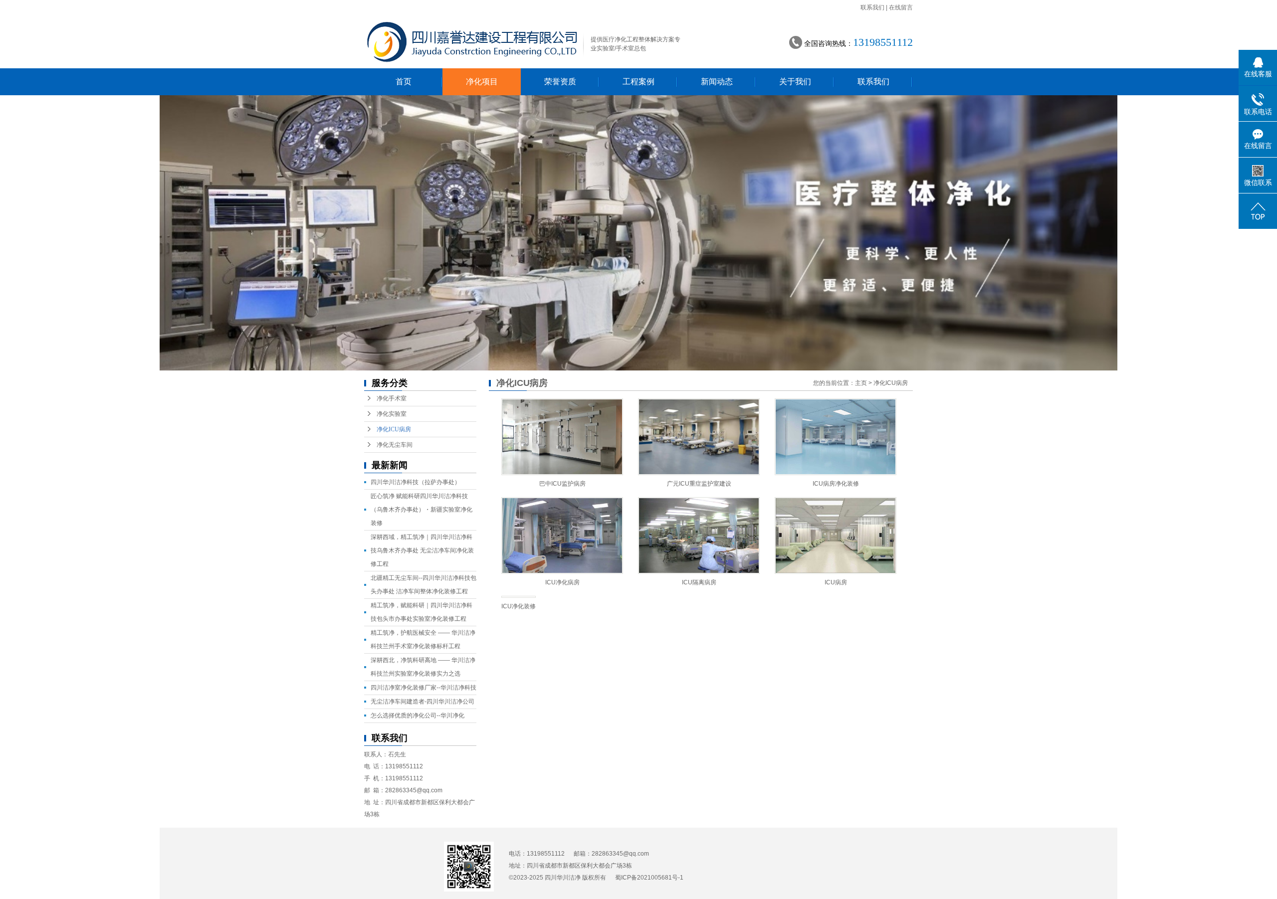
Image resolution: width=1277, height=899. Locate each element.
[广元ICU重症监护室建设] (699, 436)
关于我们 (795, 81)
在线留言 (901, 7)
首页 (404, 81)
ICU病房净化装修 (836, 483)
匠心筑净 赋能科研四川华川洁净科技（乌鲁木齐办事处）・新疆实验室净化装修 (421, 510)
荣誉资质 (560, 81)
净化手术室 (392, 398)
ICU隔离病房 (699, 582)
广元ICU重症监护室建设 (699, 483)
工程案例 (638, 81)
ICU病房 (836, 582)
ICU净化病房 (562, 582)
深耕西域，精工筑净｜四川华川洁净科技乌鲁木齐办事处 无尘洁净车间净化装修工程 (422, 550)
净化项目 (482, 81)
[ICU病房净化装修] (835, 436)
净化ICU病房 (394, 429)
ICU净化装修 (518, 606)
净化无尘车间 (395, 444)
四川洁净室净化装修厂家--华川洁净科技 (423, 687)
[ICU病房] (835, 535)
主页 (861, 382)
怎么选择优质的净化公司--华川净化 (417, 715)
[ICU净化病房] (562, 535)
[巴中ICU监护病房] (562, 436)
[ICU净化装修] (518, 597)
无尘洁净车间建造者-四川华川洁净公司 (422, 701)
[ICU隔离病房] (699, 535)
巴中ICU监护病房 (562, 483)
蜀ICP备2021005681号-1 (649, 877)
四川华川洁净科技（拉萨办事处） (415, 482)
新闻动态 (717, 81)
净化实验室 (392, 413)
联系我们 (872, 7)
